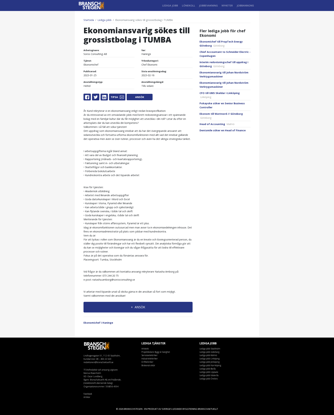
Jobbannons (245, 5)
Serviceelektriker (149, 355)
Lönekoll (188, 5)
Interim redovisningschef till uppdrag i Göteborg (224, 64)
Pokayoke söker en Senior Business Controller (222, 105)
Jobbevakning (208, 5)
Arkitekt (145, 348)
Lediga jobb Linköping (210, 358)
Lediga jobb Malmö (208, 355)
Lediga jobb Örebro (209, 378)
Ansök (139, 97)
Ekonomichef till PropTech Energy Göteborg (221, 43)
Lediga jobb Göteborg (209, 351)
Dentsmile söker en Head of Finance (223, 130)
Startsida (89, 20)
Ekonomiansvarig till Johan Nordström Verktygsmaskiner (224, 74)
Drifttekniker (147, 361)
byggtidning (189, 408)
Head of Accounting (217, 124)
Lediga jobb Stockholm (210, 348)
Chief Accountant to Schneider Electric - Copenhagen (225, 54)
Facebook (88, 393)
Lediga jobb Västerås (209, 375)
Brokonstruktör (148, 365)
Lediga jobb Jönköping (210, 361)
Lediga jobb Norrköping (210, 365)
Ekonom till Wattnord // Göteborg (221, 115)
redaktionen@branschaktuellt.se (98, 362)
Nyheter (227, 5)
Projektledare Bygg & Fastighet (155, 351)
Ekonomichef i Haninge (98, 322)
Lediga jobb (170, 5)
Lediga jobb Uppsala (209, 372)
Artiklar (87, 397)
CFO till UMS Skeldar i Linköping (220, 95)
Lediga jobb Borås (208, 368)
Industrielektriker (149, 358)
